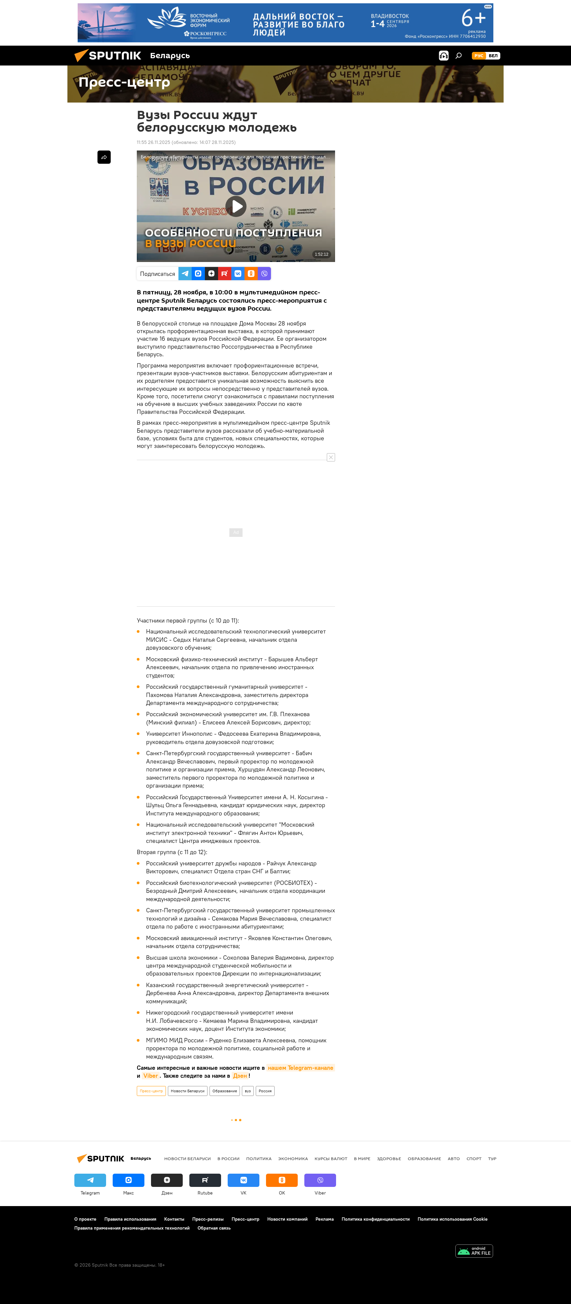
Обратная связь (214, 1228)
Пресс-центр (151, 1090)
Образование (224, 1090)
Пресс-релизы (208, 1219)
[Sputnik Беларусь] (110, 64)
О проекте (85, 1219)
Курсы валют (331, 1158)
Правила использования (130, 1219)
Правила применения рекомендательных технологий (132, 1228)
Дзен (240, 1075)
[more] (104, 157)
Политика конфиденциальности (376, 1219)
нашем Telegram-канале (300, 1067)
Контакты (174, 1219)
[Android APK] (474, 1251)
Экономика (293, 1158)
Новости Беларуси (188, 1090)
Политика (259, 1158)
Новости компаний (287, 1219)
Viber (150, 1075)
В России (228, 1158)
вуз (248, 1090)
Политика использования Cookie (453, 1219)
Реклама (325, 1219)
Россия (265, 1090)
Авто (454, 1158)
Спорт (474, 1158)
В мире (362, 1158)
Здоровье (389, 1158)
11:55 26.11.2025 (153, 142)
